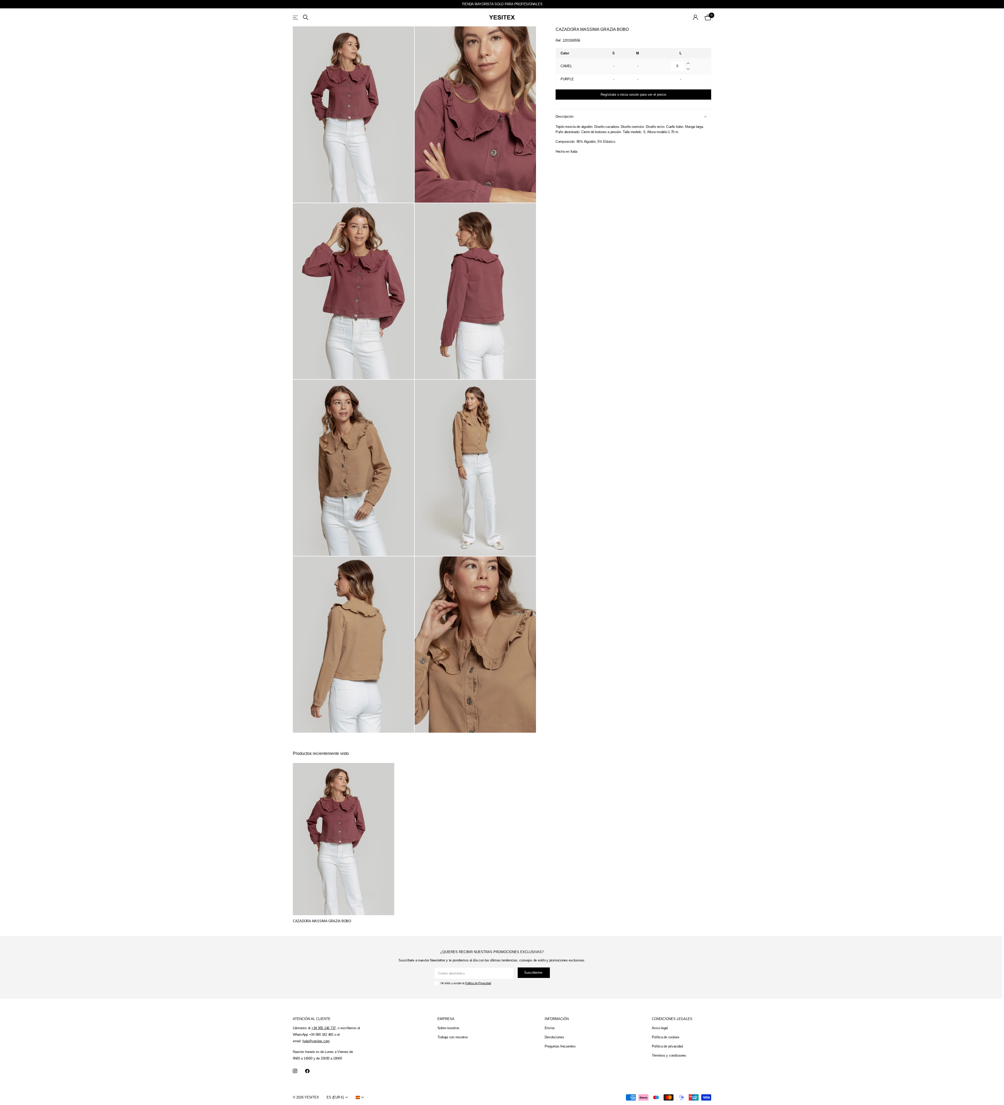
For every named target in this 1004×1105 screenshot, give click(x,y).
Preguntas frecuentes (560, 1046)
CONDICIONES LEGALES (672, 1019)
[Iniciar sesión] (695, 17)
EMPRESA (445, 1019)
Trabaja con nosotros (452, 1037)
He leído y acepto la (466, 983)
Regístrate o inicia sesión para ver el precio (633, 94)
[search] (305, 17)
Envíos (550, 1028)
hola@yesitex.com (316, 1041)
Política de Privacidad (478, 983)
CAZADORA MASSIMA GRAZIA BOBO (322, 921)
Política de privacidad (667, 1046)
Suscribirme (533, 973)
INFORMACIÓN (557, 1019)
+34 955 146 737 (323, 1028)
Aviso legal (660, 1028)
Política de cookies (666, 1037)
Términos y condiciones (669, 1055)
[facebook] (307, 1071)
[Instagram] (295, 1071)
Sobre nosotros (448, 1028)
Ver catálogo (296, 17)
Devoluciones (554, 1037)
